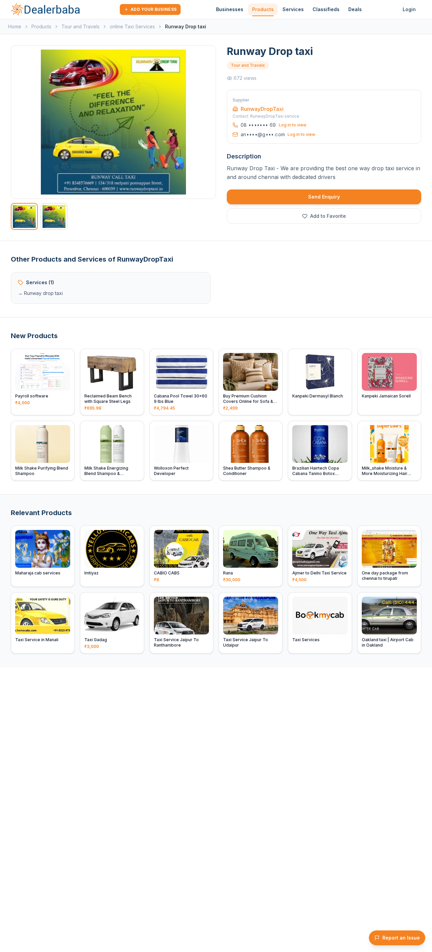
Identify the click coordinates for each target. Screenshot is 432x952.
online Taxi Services (132, 26)
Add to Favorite (328, 216)
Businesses (229, 9)
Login (409, 9)
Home (14, 26)
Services (293, 9)
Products (263, 9)
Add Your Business (154, 9)
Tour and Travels (80, 26)
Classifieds (326, 9)
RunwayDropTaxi (262, 109)
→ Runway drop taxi (40, 293)
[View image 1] (24, 216)
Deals (355, 9)
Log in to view (292, 124)
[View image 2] (54, 216)
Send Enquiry (324, 197)
